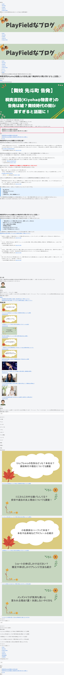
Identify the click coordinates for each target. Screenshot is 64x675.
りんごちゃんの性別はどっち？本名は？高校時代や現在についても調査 (14, 631)
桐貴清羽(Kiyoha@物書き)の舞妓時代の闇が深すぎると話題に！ (15, 136)
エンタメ (2, 424)
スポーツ (2, 432)
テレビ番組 (2, 434)
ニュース (2, 437)
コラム (1, 429)
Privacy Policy (5, 10)
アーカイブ (2, 620)
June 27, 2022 (17, 174)
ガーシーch (2, 427)
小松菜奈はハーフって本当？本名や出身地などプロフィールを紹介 (13, 636)
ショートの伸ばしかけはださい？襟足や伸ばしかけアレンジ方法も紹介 (14, 639)
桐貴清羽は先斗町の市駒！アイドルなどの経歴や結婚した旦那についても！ (15, 233)
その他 (1, 419)
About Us (4, 8)
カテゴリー (2, 627)
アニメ (1, 421)
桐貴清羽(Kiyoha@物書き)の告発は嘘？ (10, 135)
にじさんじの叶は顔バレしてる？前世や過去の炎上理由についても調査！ (15, 634)
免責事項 (4, 656)
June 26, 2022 (18, 150)
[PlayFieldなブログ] (32, 31)
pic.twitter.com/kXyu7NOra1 (7, 173)
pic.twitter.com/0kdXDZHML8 (8, 148)
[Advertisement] (30, 206)
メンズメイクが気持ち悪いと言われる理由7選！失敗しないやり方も (14, 641)
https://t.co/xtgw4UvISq (11, 161)
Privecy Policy (5, 650)
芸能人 (1, 80)
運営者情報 (4, 655)
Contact (3, 7)
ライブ (1, 440)
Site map (4, 5)
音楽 (1, 447)
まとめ (3, 138)
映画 (1, 442)
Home (3, 4)
